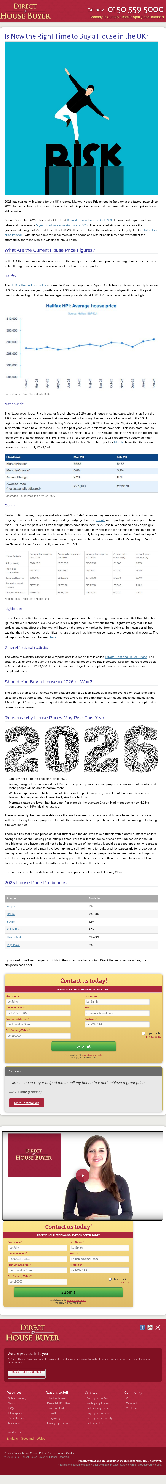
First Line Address (17, 1019)
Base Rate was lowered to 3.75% (89, 220)
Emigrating (53, 1418)
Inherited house (56, 1398)
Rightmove (13, 945)
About (61, 1453)
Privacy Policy (12, 1453)
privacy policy (153, 1036)
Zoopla (100, 520)
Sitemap (52, 1453)
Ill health (52, 1413)
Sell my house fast (97, 1398)
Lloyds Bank (14, 937)
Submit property (17, 1398)
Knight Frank (14, 929)
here (53, 637)
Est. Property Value (18, 1030)
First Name (13, 996)
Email (89, 1007)
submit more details (92, 1055)
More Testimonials (26, 1103)
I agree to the (153, 1035)
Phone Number (15, 1007)
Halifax (11, 914)
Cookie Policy (38, 1453)
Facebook (132, 1403)
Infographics (15, 1413)
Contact (70, 1453)
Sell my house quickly (99, 1418)
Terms (25, 1453)
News (11, 1403)
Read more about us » (26, 1371)
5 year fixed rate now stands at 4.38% (62, 225)
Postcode (91, 1019)
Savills (11, 921)
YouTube (131, 1408)
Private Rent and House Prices (126, 657)
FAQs (11, 1408)
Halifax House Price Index (28, 285)
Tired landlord (55, 1408)
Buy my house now (98, 1413)
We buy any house (98, 1403)
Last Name (92, 996)
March (118, 442)
